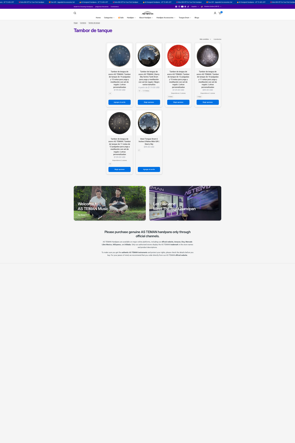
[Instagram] (179, 6)
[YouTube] (182, 6)
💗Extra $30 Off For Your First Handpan (106, 2)
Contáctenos (115, 7)
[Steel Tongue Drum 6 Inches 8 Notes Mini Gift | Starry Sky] (149, 123)
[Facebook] (176, 6)
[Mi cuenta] (215, 13)
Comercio (83, 23)
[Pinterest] (185, 6)
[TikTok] (188, 6)
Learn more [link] (157, 215)
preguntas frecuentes (101, 7)
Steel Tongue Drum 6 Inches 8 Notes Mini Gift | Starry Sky (149, 141)
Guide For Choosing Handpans (83, 7)
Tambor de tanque (94, 23)
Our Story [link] (81, 215)
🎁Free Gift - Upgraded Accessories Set (43, 2)
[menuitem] (84, 7)
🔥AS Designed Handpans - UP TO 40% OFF (74, 2)
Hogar (76, 23)
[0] (219, 13)
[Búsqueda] (75, 13)
